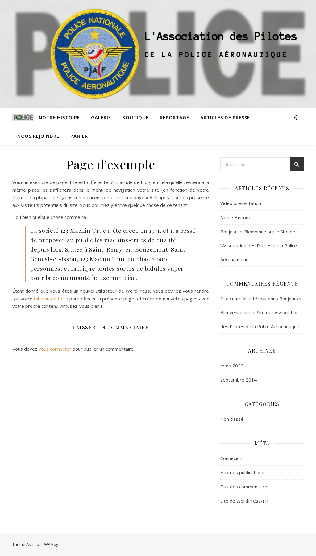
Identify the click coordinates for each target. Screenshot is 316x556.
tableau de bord (51, 298)
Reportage (174, 117)
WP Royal (53, 544)
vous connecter (55, 349)
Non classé (231, 419)
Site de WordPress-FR (244, 501)
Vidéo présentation (240, 203)
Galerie (101, 117)
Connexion (231, 458)
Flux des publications (242, 472)
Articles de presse (225, 117)
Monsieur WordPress (243, 299)
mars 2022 (231, 365)
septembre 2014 (238, 380)
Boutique (135, 117)
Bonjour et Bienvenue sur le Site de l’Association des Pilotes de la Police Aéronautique (258, 245)
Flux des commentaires (245, 486)
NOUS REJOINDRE (38, 136)
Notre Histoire (59, 117)
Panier (79, 136)
